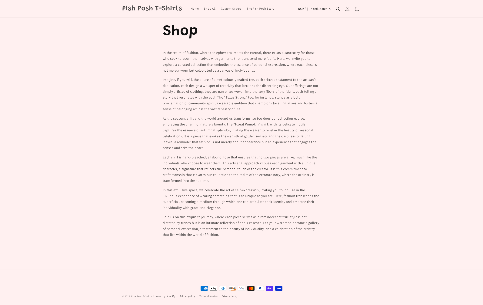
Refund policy (187, 296)
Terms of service (208, 296)
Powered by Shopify (163, 296)
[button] (338, 9)
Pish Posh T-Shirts (141, 296)
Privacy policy (230, 296)
